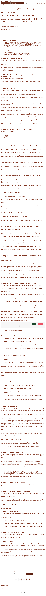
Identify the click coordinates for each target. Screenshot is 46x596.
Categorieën (19, 3)
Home (2, 12)
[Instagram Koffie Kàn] (19, 579)
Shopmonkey (29, 594)
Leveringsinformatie (32, 221)
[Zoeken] (37, 3)
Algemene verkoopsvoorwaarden (10, 12)
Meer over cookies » (25, 326)
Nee (40, 324)
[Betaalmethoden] (21, 592)
